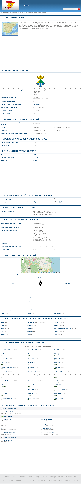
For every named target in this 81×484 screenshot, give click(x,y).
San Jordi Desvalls (59, 307)
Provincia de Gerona (32, 12)
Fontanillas (57, 313)
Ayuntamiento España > (6, 12)
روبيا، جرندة (8, 199)
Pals (44, 421)
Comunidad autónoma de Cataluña (19, 12)
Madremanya (13, 289)
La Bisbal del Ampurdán (34, 307)
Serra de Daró (58, 298)
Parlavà (40, 278)
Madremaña (57, 301)
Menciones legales (8, 480)
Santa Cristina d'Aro (48, 429)
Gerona (35, 160)
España (35, 154)
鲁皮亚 (60, 202)
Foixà (13, 278)
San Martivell (4, 307)
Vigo (28, 334)
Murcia (2, 328)
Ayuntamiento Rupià (42, 12)
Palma (29, 328)
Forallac (29, 313)
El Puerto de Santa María (9, 413)
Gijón (55, 334)
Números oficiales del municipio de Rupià (24, 139)
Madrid (2, 322)
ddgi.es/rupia (36, 104)
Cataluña (35, 157)
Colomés (30, 310)
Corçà (40, 289)
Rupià (26, 5)
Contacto (28, 480)
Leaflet (40, 272)
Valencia (56, 322)
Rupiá (35, 198)
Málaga (56, 325)
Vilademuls (46, 425)
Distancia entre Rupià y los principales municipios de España (35, 319)
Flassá (2, 304)
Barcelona (30, 322)
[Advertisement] (40, 53)
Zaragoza (30, 325)
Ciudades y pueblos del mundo (41, 480)
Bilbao (2, 331)
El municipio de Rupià (13, 18)
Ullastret (3, 301)
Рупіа (36, 202)
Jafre (28, 304)
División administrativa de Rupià (19, 151)
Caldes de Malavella (48, 434)
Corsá (29, 298)
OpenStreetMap (51, 272)
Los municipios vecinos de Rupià (19, 255)
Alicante (29, 331)
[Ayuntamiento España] (11, 8)
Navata (4, 434)
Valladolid (3, 334)
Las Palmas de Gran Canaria (62, 328)
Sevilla (2, 325)
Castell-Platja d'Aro (7, 429)
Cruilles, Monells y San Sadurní (9, 310)
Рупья (6, 202)
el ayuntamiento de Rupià (15, 70)
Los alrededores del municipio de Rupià (23, 342)
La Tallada (57, 310)
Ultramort (56, 295)
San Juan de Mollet (59, 304)
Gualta (2, 313)
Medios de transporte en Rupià (19, 208)
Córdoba (56, 331)
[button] (23, 259)
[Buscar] (79, 9)
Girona (4, 441)
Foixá (29, 295)
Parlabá (3, 295)
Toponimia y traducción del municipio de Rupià (27, 195)
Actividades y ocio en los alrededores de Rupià (28, 405)
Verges (29, 301)
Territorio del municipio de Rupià (20, 220)
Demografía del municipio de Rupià (20, 119)
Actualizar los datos (24, 31)
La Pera (3, 298)
